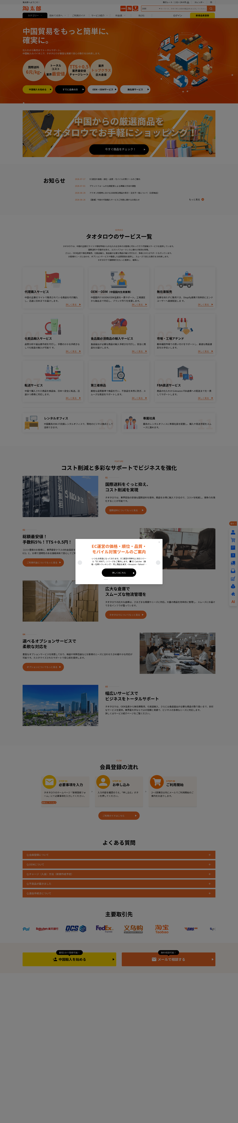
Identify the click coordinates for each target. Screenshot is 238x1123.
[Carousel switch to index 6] (132, 579)
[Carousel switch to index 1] (106, 579)
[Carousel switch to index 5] (127, 579)
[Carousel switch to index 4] (122, 579)
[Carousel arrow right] (158, 562)
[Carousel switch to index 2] (111, 579)
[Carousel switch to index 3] (116, 579)
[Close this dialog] (159, 542)
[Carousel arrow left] (80, 562)
